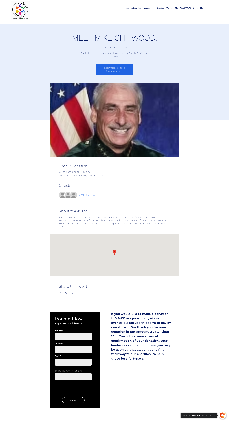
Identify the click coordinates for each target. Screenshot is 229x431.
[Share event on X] (66, 293)
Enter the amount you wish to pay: (68, 371)
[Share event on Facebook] (60, 293)
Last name (59, 343)
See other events (114, 71)
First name (59, 331)
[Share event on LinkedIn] (73, 293)
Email (57, 356)
